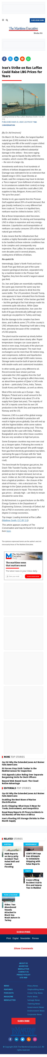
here (9, 531)
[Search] (7, 20)
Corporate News (34, 1014)
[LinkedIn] (16, 1039)
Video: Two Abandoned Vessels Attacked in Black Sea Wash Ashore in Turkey (12, 912)
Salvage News (33, 1000)
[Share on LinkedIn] (16, 59)
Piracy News (32, 986)
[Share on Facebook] (4, 59)
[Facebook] (10, 1039)
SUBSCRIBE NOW (37, 20)
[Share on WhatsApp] (28, 59)
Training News (33, 1004)
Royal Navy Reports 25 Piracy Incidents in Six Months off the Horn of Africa (22, 813)
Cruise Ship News (35, 993)
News (6, 986)
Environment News (36, 1011)
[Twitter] (22, 1039)
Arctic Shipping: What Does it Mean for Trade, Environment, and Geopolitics (21, 807)
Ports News (32, 996)
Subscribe (23, 1021)
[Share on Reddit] (22, 59)
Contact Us (23, 972)
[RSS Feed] (29, 1039)
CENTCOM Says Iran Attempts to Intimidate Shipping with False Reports (33, 858)
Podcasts (9, 993)
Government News (35, 1007)
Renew (35, 938)
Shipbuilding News (35, 989)
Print (8, 938)
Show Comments (23, 948)
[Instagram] (35, 1039)
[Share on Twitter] (10, 59)
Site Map (23, 978)
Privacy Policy (23, 975)
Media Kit (38, 33)
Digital (16, 938)
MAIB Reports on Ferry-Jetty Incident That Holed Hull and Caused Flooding (12, 860)
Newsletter (25, 938)
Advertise (23, 966)
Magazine (8, 996)
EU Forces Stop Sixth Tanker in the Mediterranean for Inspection (19, 769)
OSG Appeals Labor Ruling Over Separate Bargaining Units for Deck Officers (22, 775)
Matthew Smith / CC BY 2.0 (15, 520)
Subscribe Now (33, 576)
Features (8, 989)
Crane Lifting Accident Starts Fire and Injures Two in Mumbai (34, 884)
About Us (23, 963)
